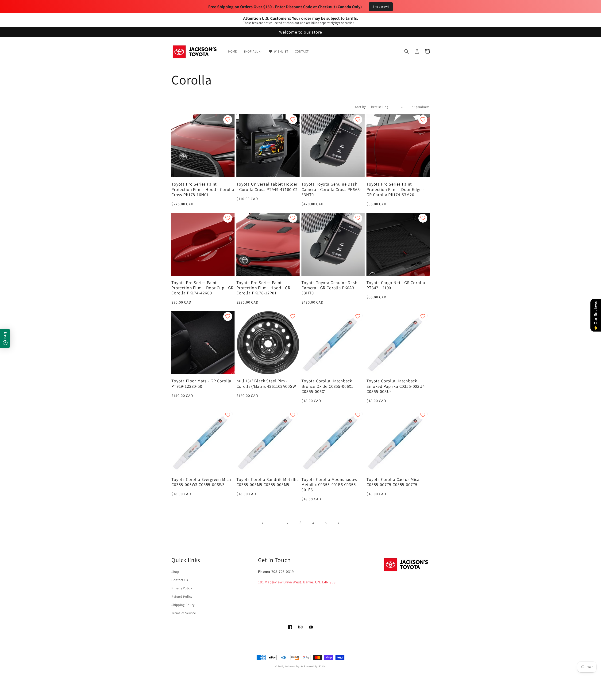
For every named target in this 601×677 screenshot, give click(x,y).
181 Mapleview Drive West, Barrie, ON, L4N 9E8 (296, 582)
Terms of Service (183, 613)
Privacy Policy (181, 588)
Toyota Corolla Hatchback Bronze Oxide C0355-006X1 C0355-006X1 (327, 386)
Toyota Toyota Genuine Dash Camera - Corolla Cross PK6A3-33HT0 (331, 189)
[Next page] (338, 523)
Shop (175, 572)
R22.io (322, 666)
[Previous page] (262, 523)
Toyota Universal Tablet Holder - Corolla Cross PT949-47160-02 (267, 186)
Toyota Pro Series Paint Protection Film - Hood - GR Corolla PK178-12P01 (263, 287)
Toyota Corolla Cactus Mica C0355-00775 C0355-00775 (393, 482)
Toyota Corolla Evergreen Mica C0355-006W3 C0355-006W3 (201, 482)
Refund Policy (181, 596)
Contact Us (179, 580)
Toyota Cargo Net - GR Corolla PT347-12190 (395, 285)
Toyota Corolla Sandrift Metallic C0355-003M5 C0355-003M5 (267, 482)
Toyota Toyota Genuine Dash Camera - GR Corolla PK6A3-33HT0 (329, 287)
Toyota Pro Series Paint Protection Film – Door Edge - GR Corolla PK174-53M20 (395, 189)
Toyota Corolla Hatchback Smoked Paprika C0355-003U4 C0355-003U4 (395, 386)
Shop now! (381, 6)
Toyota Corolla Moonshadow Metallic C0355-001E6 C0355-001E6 (329, 484)
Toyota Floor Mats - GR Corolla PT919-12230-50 (201, 383)
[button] (406, 51)
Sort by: (360, 107)
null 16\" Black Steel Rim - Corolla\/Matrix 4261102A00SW (266, 383)
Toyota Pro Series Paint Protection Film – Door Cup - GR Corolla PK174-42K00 (202, 287)
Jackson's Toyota (294, 666)
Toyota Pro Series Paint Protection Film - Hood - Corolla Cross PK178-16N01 (202, 189)
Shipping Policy (183, 605)
